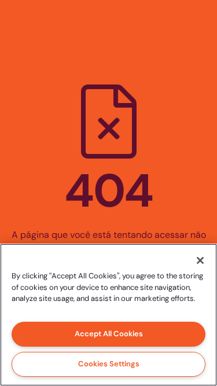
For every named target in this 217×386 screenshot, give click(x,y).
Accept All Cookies (109, 334)
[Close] (200, 260)
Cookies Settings (108, 364)
